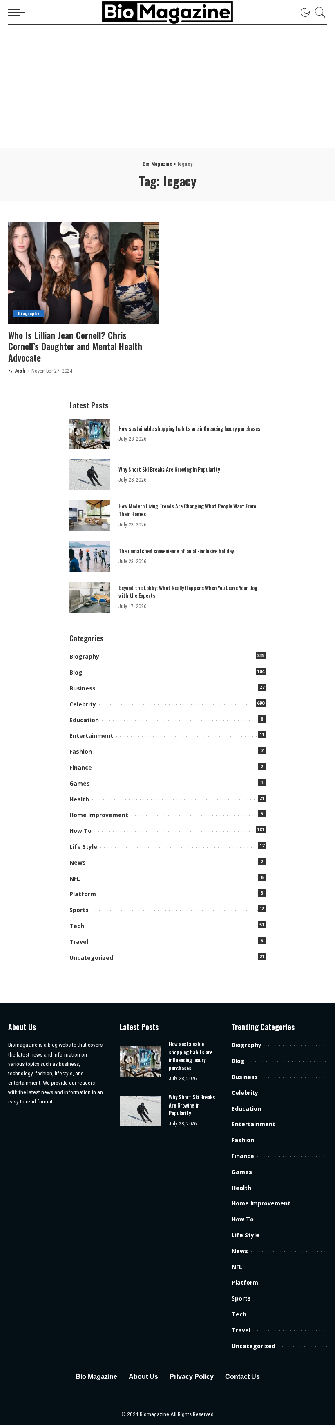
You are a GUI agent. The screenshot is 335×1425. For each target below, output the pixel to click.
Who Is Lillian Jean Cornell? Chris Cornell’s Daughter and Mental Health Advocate (75, 346)
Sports (79, 910)
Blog (76, 672)
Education (84, 720)
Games (79, 783)
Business (82, 688)
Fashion (80, 751)
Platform (82, 894)
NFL (74, 878)
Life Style (83, 846)
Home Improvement (98, 815)
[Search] (318, 12)
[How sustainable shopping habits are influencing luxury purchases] (89, 434)
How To (80, 831)
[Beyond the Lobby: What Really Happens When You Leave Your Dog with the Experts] (89, 597)
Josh (19, 370)
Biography (28, 313)
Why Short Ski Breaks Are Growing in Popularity (169, 469)
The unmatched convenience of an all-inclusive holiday (176, 551)
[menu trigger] (18, 12)
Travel (78, 942)
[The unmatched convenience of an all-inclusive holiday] (89, 556)
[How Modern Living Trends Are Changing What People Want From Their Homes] (89, 515)
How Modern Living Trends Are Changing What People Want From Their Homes (187, 510)
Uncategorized (91, 957)
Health (79, 799)
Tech (76, 926)
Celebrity (82, 704)
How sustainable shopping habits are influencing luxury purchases (189, 428)
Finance (80, 767)
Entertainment (91, 735)
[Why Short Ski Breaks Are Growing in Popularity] (89, 474)
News (77, 862)
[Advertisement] (167, 86)
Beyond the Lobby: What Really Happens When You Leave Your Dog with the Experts (187, 592)
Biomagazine (155, 1414)
